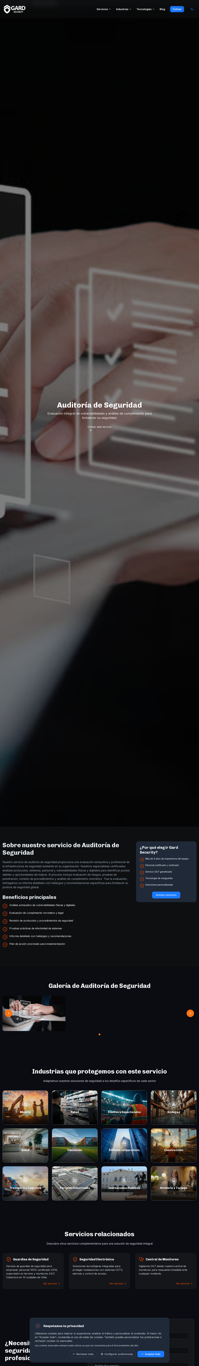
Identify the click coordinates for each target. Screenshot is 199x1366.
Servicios (102, 9)
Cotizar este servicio (99, 426)
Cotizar (177, 9)
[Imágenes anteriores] (8, 1013)
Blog (162, 9)
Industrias (122, 9)
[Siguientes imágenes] (190, 1013)
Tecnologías (144, 9)
